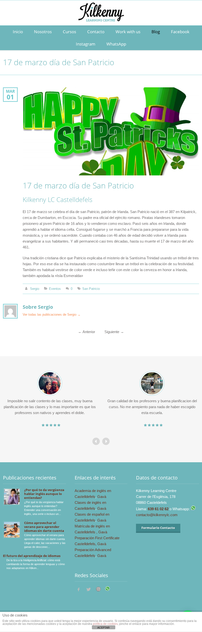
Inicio (18, 31)
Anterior (86, 332)
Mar (10, 91)
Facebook (180, 31)
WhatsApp (116, 44)
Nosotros (43, 31)
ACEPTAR (103, 627)
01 (10, 97)
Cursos (69, 31)
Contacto (95, 31)
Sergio (34, 289)
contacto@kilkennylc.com (157, 515)
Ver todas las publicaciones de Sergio (52, 314)
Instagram (85, 44)
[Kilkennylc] (101, 17)
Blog (156, 31)
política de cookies (105, 624)
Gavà (101, 496)
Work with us (128, 31)
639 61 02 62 (158, 509)
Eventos (55, 289)
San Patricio (91, 289)
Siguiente (114, 332)
